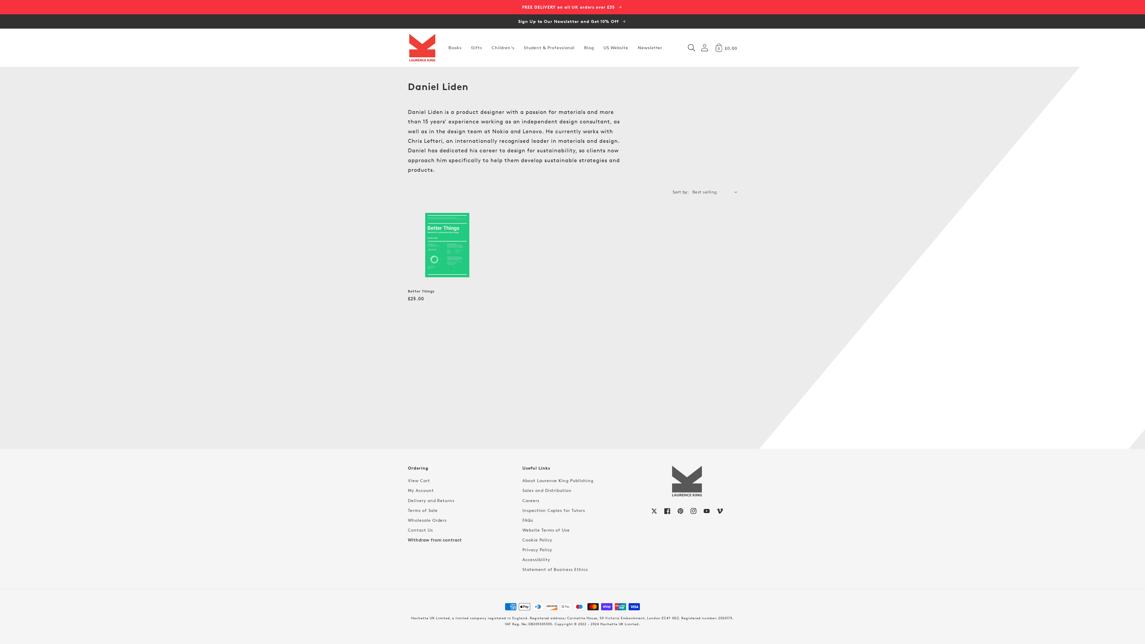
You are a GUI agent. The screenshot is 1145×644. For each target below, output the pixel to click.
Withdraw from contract (435, 539)
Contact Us (420, 529)
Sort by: (681, 191)
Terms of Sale (422, 510)
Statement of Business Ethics (555, 569)
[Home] (422, 47)
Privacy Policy (537, 549)
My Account (421, 490)
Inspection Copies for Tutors (553, 510)
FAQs (527, 520)
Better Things (421, 291)
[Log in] (704, 47)
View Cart (419, 480)
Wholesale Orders (427, 520)
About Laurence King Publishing (557, 480)
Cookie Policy (537, 539)
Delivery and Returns (431, 500)
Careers (530, 500)
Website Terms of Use (546, 529)
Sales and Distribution (547, 490)
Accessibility (536, 559)
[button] (691, 47)
